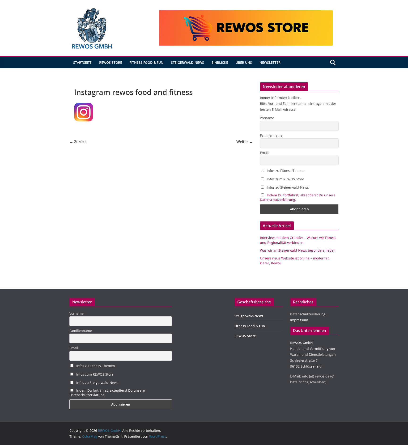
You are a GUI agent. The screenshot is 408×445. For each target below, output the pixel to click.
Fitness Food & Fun (146, 62)
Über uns (244, 62)
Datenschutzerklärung (307, 314)
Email (264, 152)
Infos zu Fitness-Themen (286, 170)
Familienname (271, 135)
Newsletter (269, 62)
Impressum (299, 320)
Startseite (82, 62)
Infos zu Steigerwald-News (287, 187)
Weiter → (244, 141)
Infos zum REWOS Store (285, 179)
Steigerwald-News (187, 62)
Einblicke (220, 62)
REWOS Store (110, 62)
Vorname (267, 118)
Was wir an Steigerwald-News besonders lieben (298, 250)
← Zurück (78, 141)
